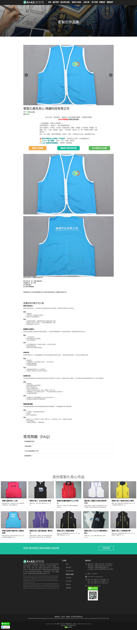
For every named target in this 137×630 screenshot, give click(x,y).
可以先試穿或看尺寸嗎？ (31, 451)
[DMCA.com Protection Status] (68, 627)
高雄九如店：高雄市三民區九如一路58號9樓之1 (100, 564)
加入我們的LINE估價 (99, 148)
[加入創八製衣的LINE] (93, 595)
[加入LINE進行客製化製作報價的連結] (5, 623)
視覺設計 (68, 584)
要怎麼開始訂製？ (29, 441)
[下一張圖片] (111, 75)
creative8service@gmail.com (95, 576)
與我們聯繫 (106, 548)
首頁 (67, 564)
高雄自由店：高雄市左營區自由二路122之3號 (100, 565)
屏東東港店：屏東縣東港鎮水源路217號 (98, 567)
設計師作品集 (70, 571)
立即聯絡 (6, 627)
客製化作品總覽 (37, 148)
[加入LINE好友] (93, 588)
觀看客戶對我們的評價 (68, 148)
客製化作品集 (70, 574)
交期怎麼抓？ (28, 446)
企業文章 (68, 577)
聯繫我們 (68, 588)
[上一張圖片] (26, 75)
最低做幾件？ (28, 456)
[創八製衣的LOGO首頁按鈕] (33, 2)
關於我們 (68, 567)
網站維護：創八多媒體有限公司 (68, 625)
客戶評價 (68, 581)
